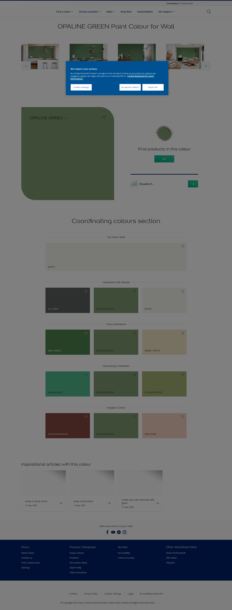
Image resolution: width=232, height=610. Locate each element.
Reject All (153, 87)
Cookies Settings (81, 87)
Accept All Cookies (130, 87)
